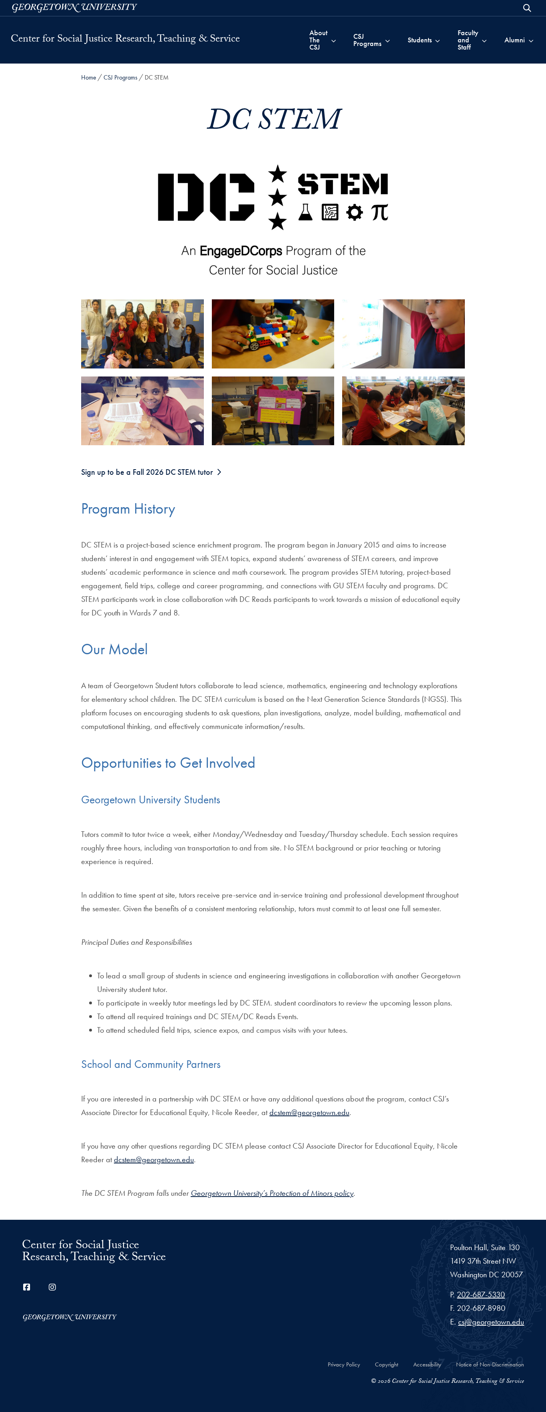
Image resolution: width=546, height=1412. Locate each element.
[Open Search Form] (527, 8)
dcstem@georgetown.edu (309, 1112)
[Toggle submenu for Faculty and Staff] (484, 40)
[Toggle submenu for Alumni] (531, 40)
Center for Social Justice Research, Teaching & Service (125, 40)
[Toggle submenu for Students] (437, 40)
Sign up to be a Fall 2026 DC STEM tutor (147, 472)
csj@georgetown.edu (491, 1321)
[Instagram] (52, 1287)
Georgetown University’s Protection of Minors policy (272, 1193)
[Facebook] (27, 1287)
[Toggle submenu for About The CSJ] (333, 40)
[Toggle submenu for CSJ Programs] (387, 40)
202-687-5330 (481, 1294)
